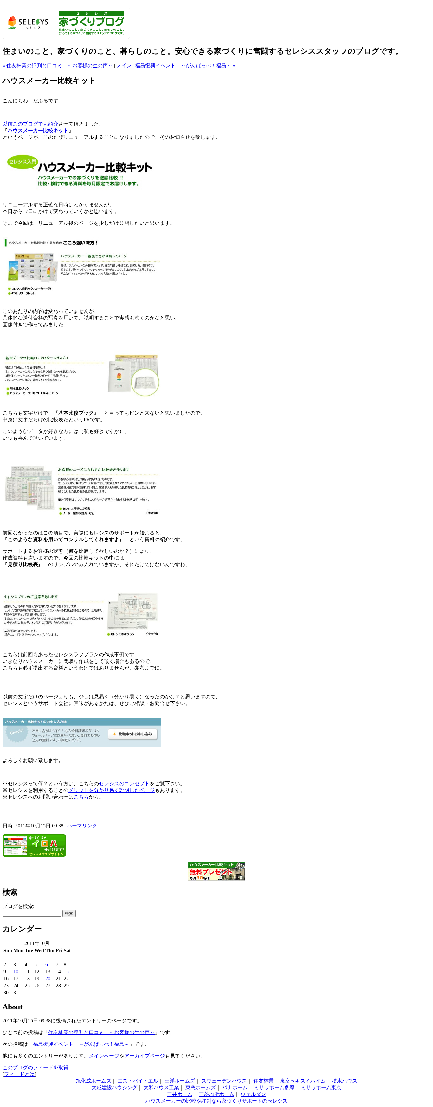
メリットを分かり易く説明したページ (111, 790)
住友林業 (263, 1081)
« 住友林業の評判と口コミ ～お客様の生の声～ (58, 65)
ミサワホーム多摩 (274, 1087)
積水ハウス (344, 1081)
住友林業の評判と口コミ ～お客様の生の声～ (101, 1032)
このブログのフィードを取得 (35, 1067)
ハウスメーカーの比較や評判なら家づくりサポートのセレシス (216, 1101)
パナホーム (235, 1087)
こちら (81, 797)
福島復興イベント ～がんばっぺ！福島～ (81, 1044)
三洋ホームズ (180, 1081)
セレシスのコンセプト (124, 783)
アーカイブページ (144, 1055)
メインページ (104, 1055)
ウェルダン (253, 1094)
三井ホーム (179, 1094)
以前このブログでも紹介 (30, 123)
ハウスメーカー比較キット (38, 130)
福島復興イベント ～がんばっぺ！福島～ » (185, 65)
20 (47, 978)
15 (66, 971)
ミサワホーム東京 (321, 1087)
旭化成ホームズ (93, 1081)
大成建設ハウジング (114, 1087)
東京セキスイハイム (303, 1081)
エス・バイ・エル (138, 1081)
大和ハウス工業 (161, 1087)
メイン (124, 65)
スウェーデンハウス (224, 1081)
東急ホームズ (200, 1087)
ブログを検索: (18, 906)
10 (15, 971)
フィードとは (19, 1074)
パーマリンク (82, 825)
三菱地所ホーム (216, 1094)
